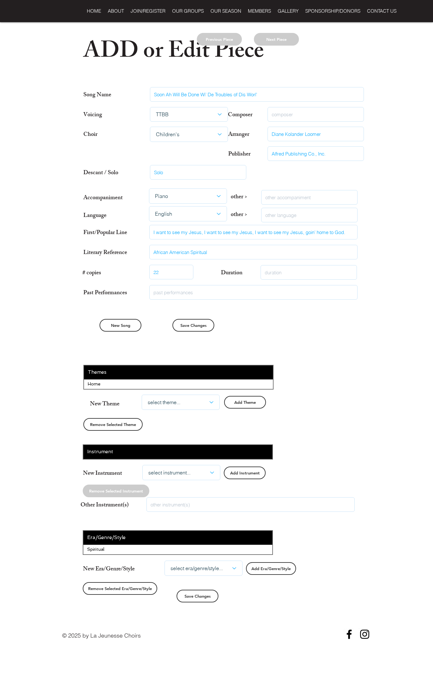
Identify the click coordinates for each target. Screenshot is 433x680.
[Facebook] (349, 634)
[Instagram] (365, 634)
